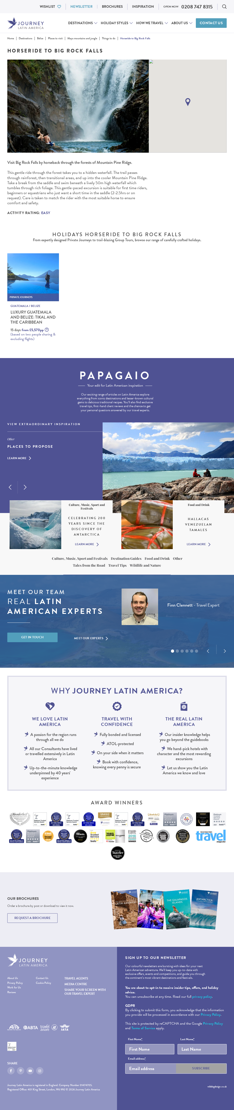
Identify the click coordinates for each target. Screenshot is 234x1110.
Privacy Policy (15, 983)
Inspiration (143, 6)
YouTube (30, 1070)
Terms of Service (143, 1028)
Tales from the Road (89, 565)
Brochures (112, 6)
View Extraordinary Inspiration (44, 424)
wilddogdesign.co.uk (217, 1086)
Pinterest (20, 1070)
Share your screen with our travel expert (85, 992)
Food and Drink (157, 558)
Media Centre (75, 984)
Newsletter (81, 6)
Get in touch (32, 637)
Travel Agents (76, 978)
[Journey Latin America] (25, 23)
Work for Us (14, 987)
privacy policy (202, 996)
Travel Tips (117, 565)
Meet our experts (88, 638)
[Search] (224, 6)
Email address (137, 1059)
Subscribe (201, 1068)
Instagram (39, 1070)
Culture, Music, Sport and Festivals (80, 558)
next (25, 487)
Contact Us (211, 23)
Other (177, 558)
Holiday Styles (114, 23)
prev (10, 487)
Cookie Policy (43, 983)
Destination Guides (126, 558)
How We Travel (149, 23)
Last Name (187, 1039)
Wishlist (47, 6)
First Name (135, 1039)
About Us (179, 23)
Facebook (11, 1070)
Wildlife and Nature (145, 565)
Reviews (11, 992)
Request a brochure (32, 918)
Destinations (80, 23)
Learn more (17, 458)
